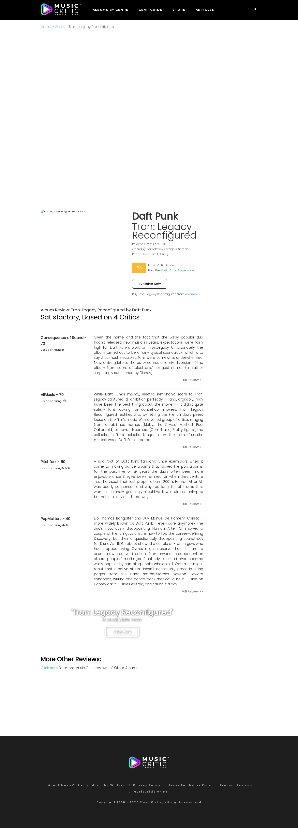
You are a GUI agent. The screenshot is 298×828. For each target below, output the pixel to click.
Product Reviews (236, 785)
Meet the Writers (108, 785)
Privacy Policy (147, 785)
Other (60, 26)
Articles (205, 10)
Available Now (149, 284)
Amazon (191, 294)
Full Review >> (192, 380)
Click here (49, 667)
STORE (179, 10)
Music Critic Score (173, 270)
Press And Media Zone (190, 785)
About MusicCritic (65, 785)
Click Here (122, 631)
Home (46, 26)
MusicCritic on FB (151, 791)
